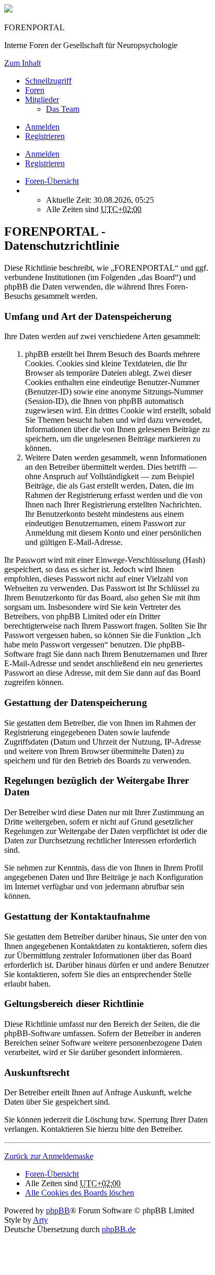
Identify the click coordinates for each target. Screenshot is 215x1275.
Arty (40, 1219)
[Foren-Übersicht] (8, 9)
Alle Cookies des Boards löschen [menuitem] (79, 1192)
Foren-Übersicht (52, 1173)
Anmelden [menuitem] (42, 126)
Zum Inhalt (22, 63)
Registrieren (45, 163)
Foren (34, 90)
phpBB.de (119, 1229)
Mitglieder (42, 99)
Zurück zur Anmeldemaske (48, 1156)
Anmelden (42, 153)
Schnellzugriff (48, 80)
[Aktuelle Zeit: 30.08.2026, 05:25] (28, 190)
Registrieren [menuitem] (45, 136)
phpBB (58, 1210)
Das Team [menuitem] (62, 109)
